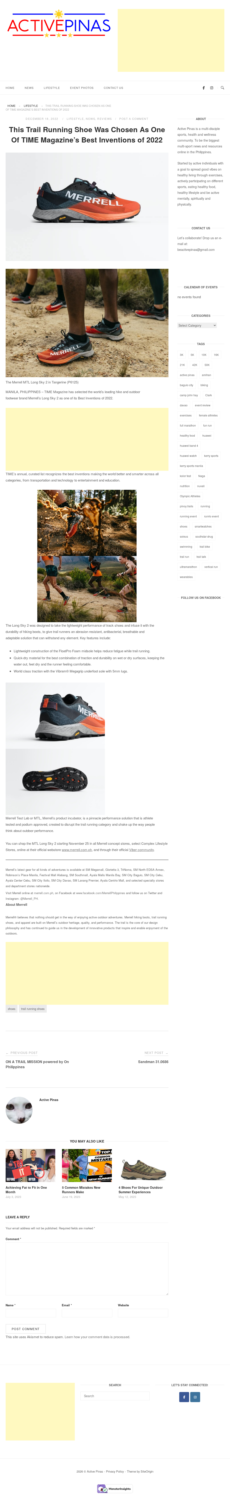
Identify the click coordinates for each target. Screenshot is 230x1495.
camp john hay (189, 395)
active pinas (187, 375)
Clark (208, 395)
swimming (186, 546)
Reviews (104, 118)
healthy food (187, 435)
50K (207, 365)
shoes (11, 1009)
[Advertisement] (171, 40)
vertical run (211, 567)
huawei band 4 (189, 445)
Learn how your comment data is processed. (97, 1336)
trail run (184, 556)
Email (67, 1305)
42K (194, 365)
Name (10, 1305)
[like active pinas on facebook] (203, 87)
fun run (207, 425)
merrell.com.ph (43, 893)
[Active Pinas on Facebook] (184, 1397)
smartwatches (203, 526)
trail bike (205, 546)
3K (181, 355)
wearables (186, 577)
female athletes (208, 415)
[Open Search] (222, 88)
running (205, 506)
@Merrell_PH (29, 898)
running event (188, 516)
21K (182, 365)
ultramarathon (188, 567)
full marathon (188, 425)
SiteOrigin (147, 1471)
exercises (186, 415)
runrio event (211, 516)
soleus (184, 536)
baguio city (186, 385)
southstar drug (204, 536)
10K (203, 355)
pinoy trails (186, 506)
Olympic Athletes (190, 496)
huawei (206, 435)
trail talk (201, 556)
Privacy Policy (115, 1471)
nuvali (201, 486)
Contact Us (113, 88)
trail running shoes (32, 1009)
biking (204, 385)
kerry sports (211, 455)
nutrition (185, 486)
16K (216, 355)
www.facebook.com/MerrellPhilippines (100, 893)
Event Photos (82, 88)
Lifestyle (52, 88)
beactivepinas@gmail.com (196, 249)
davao (184, 405)
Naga (201, 476)
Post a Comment (133, 118)
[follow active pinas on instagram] (211, 87)
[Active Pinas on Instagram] (195, 1397)
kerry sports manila (191, 466)
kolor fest (185, 476)
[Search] (144, 1393)
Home (10, 88)
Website (123, 1305)
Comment (13, 1239)
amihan (206, 375)
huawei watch (188, 455)
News (29, 88)
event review (202, 405)
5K (192, 355)
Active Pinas (48, 1099)
